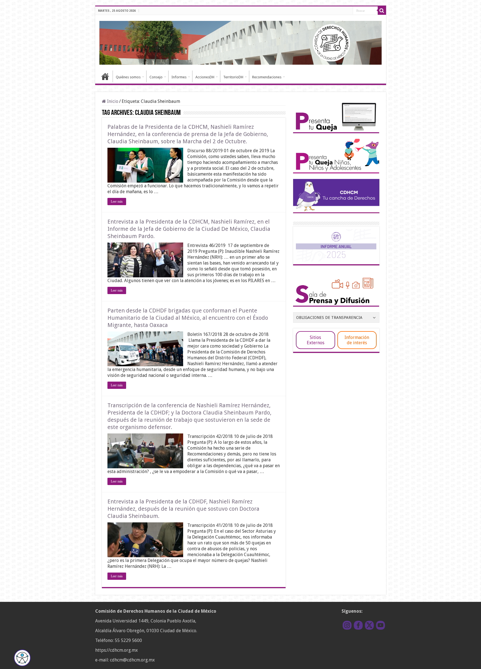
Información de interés (357, 340)
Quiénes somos (128, 77)
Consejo (156, 77)
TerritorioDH (233, 77)
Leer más (117, 201)
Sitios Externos (315, 340)
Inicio (105, 76)
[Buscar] (382, 10)
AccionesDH (204, 77)
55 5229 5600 (128, 640)
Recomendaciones (266, 77)
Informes (178, 77)
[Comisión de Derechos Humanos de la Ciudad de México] (240, 42)
